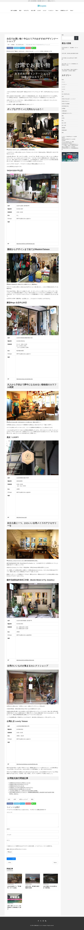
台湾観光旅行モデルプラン (67, 113)
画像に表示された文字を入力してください (17, 849)
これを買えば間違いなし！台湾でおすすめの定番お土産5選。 (23, 790)
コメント (9, 812)
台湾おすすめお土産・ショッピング (32, 51)
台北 (9, 799)
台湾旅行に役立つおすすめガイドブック (18, 784)
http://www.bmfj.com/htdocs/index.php (25, 660)
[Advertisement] (42, 23)
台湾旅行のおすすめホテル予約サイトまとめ (19, 782)
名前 (8, 829)
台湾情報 (41, 51)
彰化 (62, 120)
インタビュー (51, 10)
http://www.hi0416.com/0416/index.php (26, 243)
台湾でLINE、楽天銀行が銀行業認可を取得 (70, 53)
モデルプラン (26, 10)
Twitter (16, 47)
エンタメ (44, 10)
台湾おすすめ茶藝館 (65, 103)
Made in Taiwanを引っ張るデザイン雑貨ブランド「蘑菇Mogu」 (23, 284)
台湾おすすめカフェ (65, 101)
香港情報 (63, 127)
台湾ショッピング (23, 799)
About (71, 10)
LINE (34, 47)
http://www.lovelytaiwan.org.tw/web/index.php (27, 764)
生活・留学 (33, 10)
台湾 (15, 799)
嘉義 (62, 115)
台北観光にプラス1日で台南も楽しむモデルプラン (21, 787)
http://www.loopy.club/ (22, 517)
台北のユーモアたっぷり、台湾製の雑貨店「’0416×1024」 (21, 149)
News (57, 10)
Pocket (28, 47)
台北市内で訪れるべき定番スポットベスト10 (19, 789)
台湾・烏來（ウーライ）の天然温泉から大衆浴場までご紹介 (70, 64)
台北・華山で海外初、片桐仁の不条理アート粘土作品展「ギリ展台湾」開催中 (70, 70)
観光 (20, 10)
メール (9, 834)
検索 (62, 34)
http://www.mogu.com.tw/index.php (25, 379)
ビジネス (39, 10)
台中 (62, 91)
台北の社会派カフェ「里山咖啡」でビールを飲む (70, 48)
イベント (63, 82)
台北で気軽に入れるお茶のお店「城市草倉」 (69, 58)
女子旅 (50, 51)
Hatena (22, 47)
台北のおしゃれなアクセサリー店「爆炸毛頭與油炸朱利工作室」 (23, 560)
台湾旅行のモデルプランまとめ (16, 786)
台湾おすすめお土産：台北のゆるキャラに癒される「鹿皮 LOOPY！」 (24, 422)
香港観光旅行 (64, 130)
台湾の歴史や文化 (65, 106)
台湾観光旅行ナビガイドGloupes (40, 925)
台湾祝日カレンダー (64, 10)
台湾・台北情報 (14, 10)
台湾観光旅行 (46, 51)
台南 (62, 96)
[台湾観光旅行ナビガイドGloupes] (42, 5)
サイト (8, 840)
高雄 (62, 132)
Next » (55, 862)
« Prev (9, 862)
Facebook (10, 47)
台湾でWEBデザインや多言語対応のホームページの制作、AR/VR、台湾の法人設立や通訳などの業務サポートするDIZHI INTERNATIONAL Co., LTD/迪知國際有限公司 (70, 147)
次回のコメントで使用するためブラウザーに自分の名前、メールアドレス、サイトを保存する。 (30, 846)
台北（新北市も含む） (21, 51)
